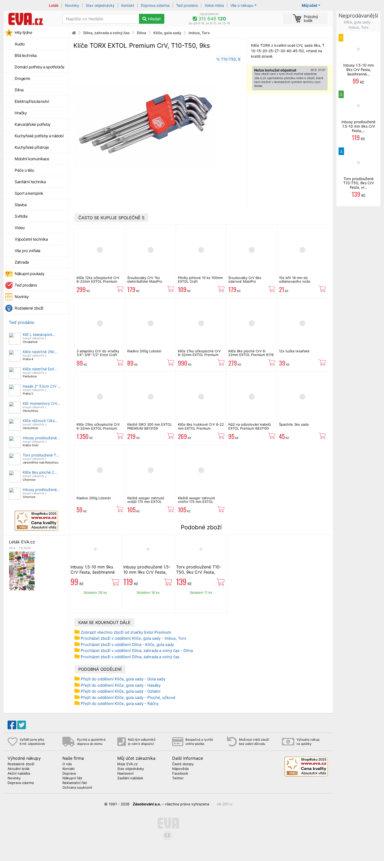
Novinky (72, 5)
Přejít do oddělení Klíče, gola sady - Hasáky (121, 685)
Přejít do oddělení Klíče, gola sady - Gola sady (123, 678)
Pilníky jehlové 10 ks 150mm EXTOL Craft (200, 279)
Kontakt (127, 5)
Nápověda (180, 769)
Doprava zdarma (155, 5)
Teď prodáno (187, 5)
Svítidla (21, 216)
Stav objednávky (100, 5)
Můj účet (309, 5)
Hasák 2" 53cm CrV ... (42, 386)
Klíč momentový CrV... (41, 403)
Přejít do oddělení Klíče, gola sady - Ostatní (120, 691)
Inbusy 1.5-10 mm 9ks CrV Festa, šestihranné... (358, 69)
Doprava (69, 773)
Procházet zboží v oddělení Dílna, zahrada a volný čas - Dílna (137, 650)
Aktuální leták (19, 769)
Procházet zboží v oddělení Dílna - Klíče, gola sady (127, 644)
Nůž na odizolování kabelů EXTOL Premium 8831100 (249, 426)
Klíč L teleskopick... (39, 334)
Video (20, 227)
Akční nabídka (19, 773)
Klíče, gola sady (167, 33)
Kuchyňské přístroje (32, 147)
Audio (20, 43)
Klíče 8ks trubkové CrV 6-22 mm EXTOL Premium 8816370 (201, 428)
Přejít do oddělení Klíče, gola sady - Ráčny (120, 703)
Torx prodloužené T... (41, 455)
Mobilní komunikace (32, 158)
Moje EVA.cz (127, 764)
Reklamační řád (74, 783)
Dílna (19, 89)
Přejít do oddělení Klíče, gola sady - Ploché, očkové (128, 697)
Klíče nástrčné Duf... (40, 369)
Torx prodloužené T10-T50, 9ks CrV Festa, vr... (358, 183)
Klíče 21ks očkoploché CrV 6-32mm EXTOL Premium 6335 (199, 355)
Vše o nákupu (241, 5)
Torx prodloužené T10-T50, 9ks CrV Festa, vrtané (198, 572)
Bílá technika (26, 55)
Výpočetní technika (31, 239)
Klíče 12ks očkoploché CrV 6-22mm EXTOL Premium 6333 (98, 281)
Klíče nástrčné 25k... (40, 351)
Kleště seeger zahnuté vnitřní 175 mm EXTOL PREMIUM (196, 502)
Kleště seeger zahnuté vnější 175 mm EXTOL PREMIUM (145, 502)
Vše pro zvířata (27, 250)
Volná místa (214, 5)
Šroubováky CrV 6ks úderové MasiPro (244, 279)
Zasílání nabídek (130, 778)
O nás (67, 764)
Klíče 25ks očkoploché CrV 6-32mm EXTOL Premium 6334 (98, 428)
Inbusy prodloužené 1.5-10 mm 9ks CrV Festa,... (358, 126)
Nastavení (125, 773)
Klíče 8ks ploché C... (40, 472)
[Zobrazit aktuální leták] (22, 570)
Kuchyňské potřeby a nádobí (39, 135)
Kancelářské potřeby (32, 124)
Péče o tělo (24, 170)
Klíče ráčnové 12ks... (40, 420)
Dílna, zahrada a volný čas (106, 33)
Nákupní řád (72, 778)
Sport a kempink (29, 193)
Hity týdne (23, 32)
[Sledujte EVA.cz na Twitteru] (21, 725)
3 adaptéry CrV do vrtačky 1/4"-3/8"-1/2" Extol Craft (98, 353)
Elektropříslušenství (32, 101)
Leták (54, 5)
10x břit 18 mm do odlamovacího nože (294, 279)
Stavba (20, 204)
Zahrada (22, 262)
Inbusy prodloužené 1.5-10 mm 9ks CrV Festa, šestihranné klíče (147, 572)
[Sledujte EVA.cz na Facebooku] (12, 725)
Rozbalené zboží (29, 308)
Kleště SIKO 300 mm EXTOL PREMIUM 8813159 (149, 426)
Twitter (178, 778)
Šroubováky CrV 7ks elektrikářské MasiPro (144, 279)
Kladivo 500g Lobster (144, 351)
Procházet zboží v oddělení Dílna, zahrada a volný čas (130, 656)
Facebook (180, 773)
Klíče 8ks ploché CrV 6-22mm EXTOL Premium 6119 (251, 353)
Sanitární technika (30, 181)
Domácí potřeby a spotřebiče (40, 66)
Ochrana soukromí (77, 787)
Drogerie (22, 78)
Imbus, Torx (199, 33)
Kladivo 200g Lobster (94, 498)
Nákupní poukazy (29, 273)
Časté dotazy (183, 764)
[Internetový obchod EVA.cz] (31, 19)
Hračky (21, 112)
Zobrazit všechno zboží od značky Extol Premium (126, 632)
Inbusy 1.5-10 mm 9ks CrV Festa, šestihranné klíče (93, 572)
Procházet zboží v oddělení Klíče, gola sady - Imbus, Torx (133, 638)
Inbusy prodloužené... (41, 438)
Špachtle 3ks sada (294, 424)
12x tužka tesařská (294, 351)
